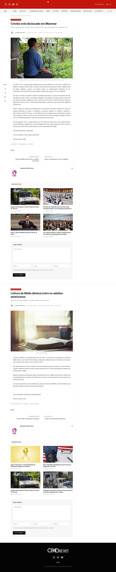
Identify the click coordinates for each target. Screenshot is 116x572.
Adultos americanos (16, 403)
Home (15, 11)
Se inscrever (99, 4)
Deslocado (14, 144)
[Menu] (5, 11)
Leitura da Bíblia (34, 403)
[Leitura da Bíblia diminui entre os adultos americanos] (42, 331)
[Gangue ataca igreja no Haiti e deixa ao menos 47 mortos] (25, 196)
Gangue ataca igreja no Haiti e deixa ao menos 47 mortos (25, 207)
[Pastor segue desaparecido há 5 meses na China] (25, 222)
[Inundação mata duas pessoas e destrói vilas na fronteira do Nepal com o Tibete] (58, 480)
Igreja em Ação (75, 11)
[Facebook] (5, 88)
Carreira (64, 11)
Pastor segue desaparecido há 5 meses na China (24, 233)
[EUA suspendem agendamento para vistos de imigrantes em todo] (58, 454)
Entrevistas (87, 11)
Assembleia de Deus (36, 11)
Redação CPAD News (20, 32)
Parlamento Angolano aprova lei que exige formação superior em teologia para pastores (57, 207)
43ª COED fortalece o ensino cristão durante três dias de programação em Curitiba (57, 233)
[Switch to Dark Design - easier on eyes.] (108, 11)
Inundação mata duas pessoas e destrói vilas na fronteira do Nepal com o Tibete (57, 491)
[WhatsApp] (5, 100)
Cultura (56, 11)
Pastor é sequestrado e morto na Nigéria (56, 159)
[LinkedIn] (5, 96)
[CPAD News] (58, 4)
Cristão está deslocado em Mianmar (55, 418)
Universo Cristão (16, 19)
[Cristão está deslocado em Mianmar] (42, 58)
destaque (26, 403)
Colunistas (99, 11)
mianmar (31, 144)
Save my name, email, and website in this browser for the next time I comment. (34, 270)
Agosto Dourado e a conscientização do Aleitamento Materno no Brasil (23, 465)
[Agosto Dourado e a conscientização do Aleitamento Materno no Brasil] (25, 454)
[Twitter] (5, 92)
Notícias (22, 11)
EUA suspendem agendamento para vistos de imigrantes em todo (57, 465)
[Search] (111, 11)
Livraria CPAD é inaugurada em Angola (28, 418)
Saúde (48, 11)
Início (12, 15)
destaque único (23, 144)
